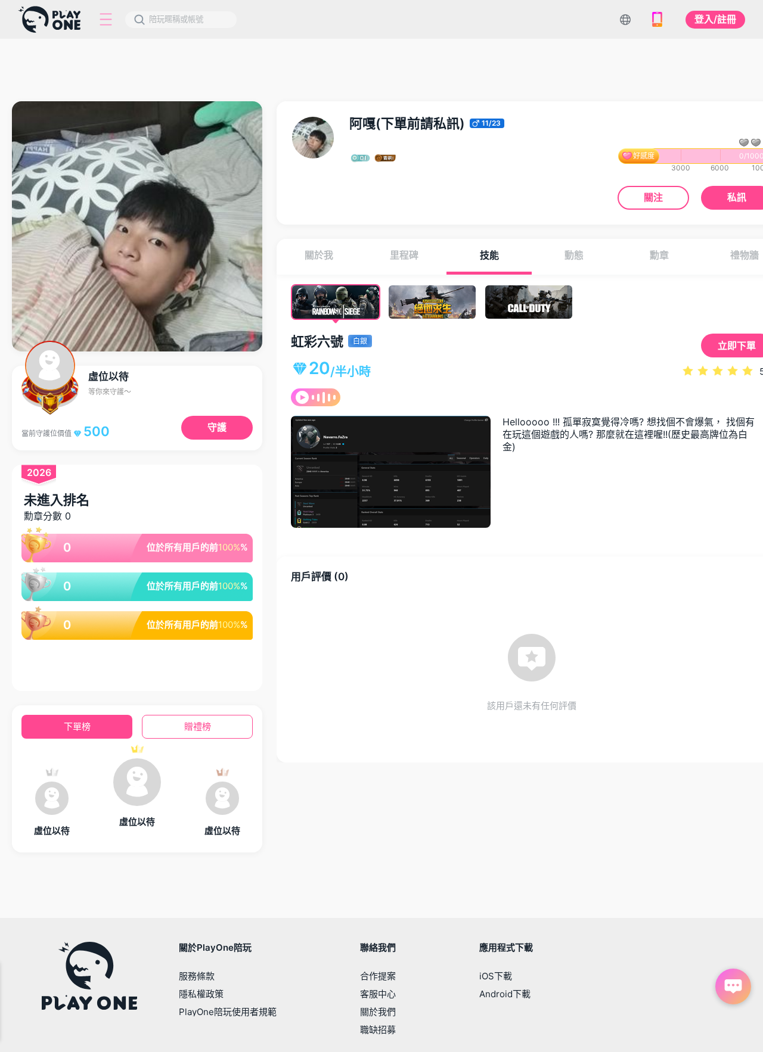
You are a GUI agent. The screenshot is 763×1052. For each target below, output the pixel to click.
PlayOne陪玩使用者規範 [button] (228, 1011)
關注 (653, 197)
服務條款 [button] (197, 976)
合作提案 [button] (378, 976)
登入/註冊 (715, 19)
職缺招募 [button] (378, 1029)
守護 (217, 427)
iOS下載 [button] (495, 976)
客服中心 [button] (378, 993)
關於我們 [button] (378, 1011)
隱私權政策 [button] (201, 993)
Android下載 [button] (505, 993)
